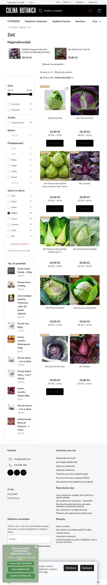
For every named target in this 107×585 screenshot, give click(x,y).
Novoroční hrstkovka (65, 536)
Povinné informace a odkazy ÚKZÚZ (72, 477)
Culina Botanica (21, 122)
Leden (21, 148)
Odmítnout (71, 568)
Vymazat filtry (18, 244)
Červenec (21, 183)
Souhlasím (87, 568)
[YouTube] (23, 473)
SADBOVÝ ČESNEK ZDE (20, 576)
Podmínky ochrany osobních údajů (72, 474)
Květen (21, 171)
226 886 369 (20, 465)
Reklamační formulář (15, 2)
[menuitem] (13, 21)
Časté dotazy (13, 498)
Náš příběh (12, 494)
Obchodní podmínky (65, 470)
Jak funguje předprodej (66, 462)
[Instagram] (17, 473)
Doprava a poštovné (65, 466)
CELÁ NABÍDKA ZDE (20, 569)
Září (21, 236)
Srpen (21, 230)
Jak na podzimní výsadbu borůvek (71, 510)
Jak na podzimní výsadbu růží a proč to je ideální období (75, 496)
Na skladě (21, 104)
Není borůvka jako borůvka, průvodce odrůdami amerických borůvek (73, 505)
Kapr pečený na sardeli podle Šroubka (73, 530)
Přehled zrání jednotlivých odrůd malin (74, 513)
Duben (21, 165)
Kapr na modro (63, 526)
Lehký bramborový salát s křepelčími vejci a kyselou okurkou (76, 541)
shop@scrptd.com (22, 459)
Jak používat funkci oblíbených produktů (74, 481)
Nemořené (21, 110)
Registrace (93, 2)
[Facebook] (10, 473)
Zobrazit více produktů (52, 64)
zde (45, 572)
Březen (21, 160)
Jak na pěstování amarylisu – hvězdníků (74, 501)
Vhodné (21, 135)
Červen (21, 177)
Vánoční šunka (63, 533)
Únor (21, 154)
